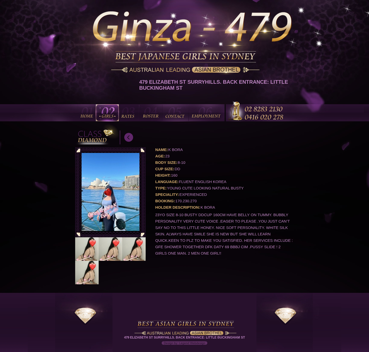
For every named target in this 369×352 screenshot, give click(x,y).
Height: (163, 175)
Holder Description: (177, 207)
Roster (150, 112)
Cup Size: (164, 169)
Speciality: (167, 194)
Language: (167, 182)
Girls (107, 112)
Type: (161, 188)
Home (87, 112)
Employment (206, 112)
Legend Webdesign (192, 343)
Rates (128, 112)
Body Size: (166, 162)
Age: (160, 156)
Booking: (165, 201)
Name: (161, 150)
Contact (175, 112)
